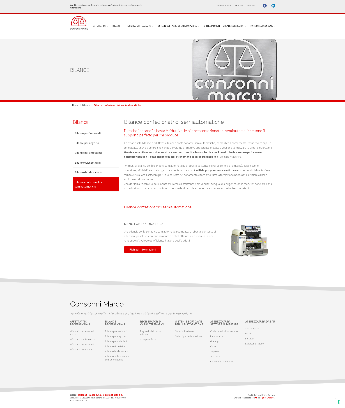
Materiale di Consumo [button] (262, 25)
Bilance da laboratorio (88, 172)
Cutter (213, 346)
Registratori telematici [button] (139, 25)
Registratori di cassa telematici (150, 333)
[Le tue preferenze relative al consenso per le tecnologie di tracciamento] (338, 401)
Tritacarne (215, 356)
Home (75, 105)
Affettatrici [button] (99, 25)
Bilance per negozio (87, 143)
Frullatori (249, 338)
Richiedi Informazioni (142, 249)
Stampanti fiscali (148, 339)
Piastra (248, 333)
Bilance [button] (116, 25)
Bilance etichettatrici (88, 162)
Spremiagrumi (252, 328)
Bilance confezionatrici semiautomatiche (89, 184)
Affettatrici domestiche (81, 349)
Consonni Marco (223, 5)
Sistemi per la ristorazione (188, 336)
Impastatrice (216, 336)
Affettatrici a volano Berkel (83, 339)
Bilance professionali (88, 133)
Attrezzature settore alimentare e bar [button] (224, 25)
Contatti (251, 5)
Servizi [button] (238, 5)
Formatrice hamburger (221, 361)
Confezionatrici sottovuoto (224, 331)
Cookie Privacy (254, 395)
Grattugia (215, 341)
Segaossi (214, 351)
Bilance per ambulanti (88, 152)
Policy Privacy (268, 395)
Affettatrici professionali (82, 344)
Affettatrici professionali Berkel (82, 333)
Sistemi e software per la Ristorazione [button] (177, 25)
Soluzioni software (184, 331)
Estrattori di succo (254, 343)
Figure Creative (267, 397)
